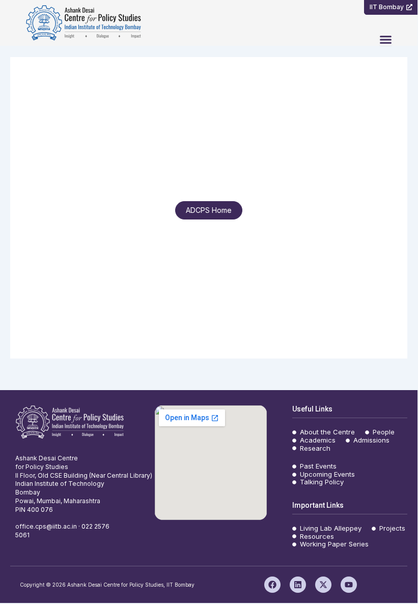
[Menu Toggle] (385, 39)
